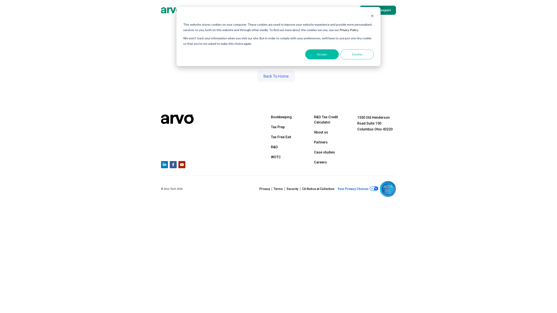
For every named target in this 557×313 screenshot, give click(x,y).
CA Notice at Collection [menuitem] (318, 189)
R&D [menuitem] (274, 147)
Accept (322, 54)
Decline (357, 54)
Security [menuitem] (292, 189)
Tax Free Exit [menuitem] (281, 137)
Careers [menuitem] (320, 162)
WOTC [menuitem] (276, 157)
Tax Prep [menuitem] (278, 127)
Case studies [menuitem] (324, 152)
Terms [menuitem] (278, 189)
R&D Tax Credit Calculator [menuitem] (326, 119)
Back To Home (276, 76)
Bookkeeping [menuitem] (281, 117)
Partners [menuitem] (321, 142)
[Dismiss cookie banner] (372, 16)
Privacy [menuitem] (264, 189)
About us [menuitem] (321, 132)
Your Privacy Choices (353, 189)
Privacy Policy (349, 30)
